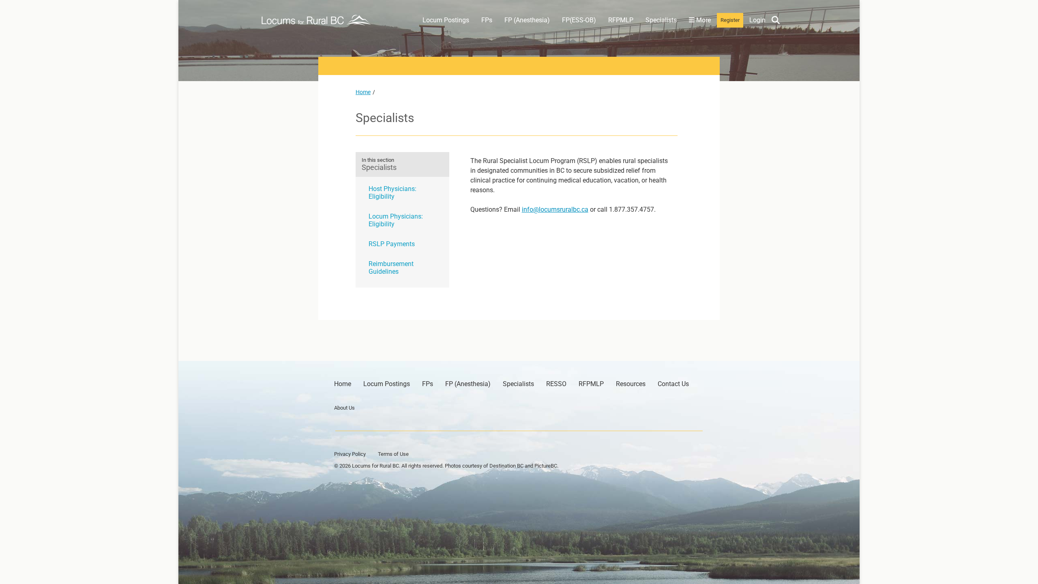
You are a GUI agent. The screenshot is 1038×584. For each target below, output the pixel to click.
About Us (344, 408)
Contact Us (673, 384)
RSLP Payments (392, 244)
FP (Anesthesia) (527, 20)
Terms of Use (393, 454)
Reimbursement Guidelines (391, 267)
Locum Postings (445, 20)
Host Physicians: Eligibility (392, 192)
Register (730, 20)
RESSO (556, 384)
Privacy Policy (350, 454)
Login (757, 20)
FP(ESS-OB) (579, 20)
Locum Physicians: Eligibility (396, 220)
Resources (631, 384)
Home (363, 92)
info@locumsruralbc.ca (555, 209)
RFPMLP (620, 20)
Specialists (661, 20)
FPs (486, 20)
